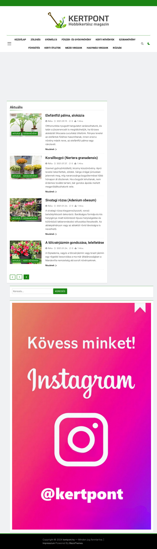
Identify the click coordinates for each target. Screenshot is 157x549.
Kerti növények (105, 39)
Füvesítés (34, 48)
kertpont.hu (69, 539)
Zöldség (35, 39)
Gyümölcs (51, 39)
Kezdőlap (20, 39)
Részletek (49, 149)
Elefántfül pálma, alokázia (64, 115)
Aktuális (16, 133)
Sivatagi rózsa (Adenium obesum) (70, 200)
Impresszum (49, 543)
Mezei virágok (73, 48)
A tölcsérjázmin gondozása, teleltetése (74, 243)
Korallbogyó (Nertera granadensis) (71, 158)
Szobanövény (127, 39)
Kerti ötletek (52, 48)
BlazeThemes (76, 543)
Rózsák (117, 48)
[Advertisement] (78, 76)
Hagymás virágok (97, 48)
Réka (50, 121)
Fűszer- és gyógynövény (76, 39)
